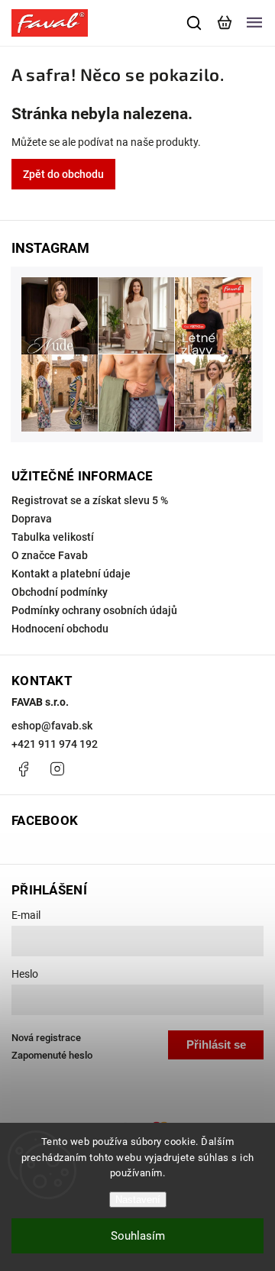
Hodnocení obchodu (59, 629)
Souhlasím (138, 1236)
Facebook (22, 769)
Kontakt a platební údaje (71, 574)
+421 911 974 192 (54, 744)
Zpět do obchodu (63, 174)
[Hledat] (195, 23)
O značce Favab (49, 555)
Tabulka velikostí (52, 537)
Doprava (31, 519)
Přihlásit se (216, 1044)
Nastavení (137, 1199)
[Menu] (254, 23)
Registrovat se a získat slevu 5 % (89, 500)
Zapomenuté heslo (51, 1055)
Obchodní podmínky (59, 592)
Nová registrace (46, 1037)
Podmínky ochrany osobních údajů (94, 610)
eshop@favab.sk (51, 726)
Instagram (57, 769)
